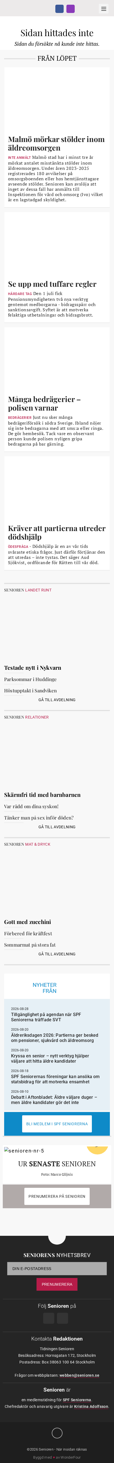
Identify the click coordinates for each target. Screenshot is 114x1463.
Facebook (59, 9)
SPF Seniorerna (77, 1400)
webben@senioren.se (79, 1375)
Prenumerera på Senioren (57, 1196)
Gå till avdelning (57, 700)
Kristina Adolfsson (91, 1406)
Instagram (70, 9)
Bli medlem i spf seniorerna (57, 1124)
